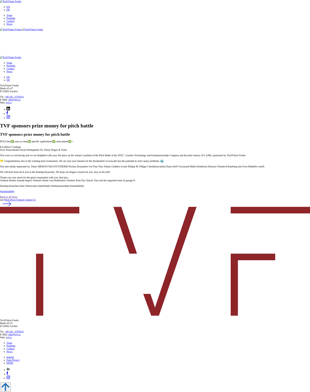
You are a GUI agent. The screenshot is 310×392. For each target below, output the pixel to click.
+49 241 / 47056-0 (14, 96)
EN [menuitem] (8, 6)
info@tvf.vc (14, 99)
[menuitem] (8, 6)
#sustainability (7, 191)
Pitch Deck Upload (20, 199)
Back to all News (9, 197)
